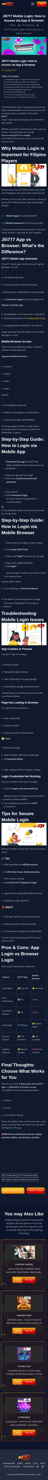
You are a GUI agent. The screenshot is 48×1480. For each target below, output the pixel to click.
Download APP (9, 1463)
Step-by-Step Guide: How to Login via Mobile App (23, 84)
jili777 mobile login (9, 1175)
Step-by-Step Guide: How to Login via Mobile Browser (24, 87)
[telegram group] (37, 1466)
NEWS (42, 1463)
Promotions (28, 25)
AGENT (28, 1463)
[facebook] (42, 1466)
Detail (17, 1280)
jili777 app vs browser (10, 1179)
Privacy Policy (28, 1466)
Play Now (29, 1280)
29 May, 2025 (10, 70)
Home (12, 25)
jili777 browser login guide (27, 1175)
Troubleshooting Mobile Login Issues (18, 90)
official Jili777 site (37, 318)
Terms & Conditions (12, 1466)
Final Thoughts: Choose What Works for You (21, 97)
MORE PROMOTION (13, 1191)
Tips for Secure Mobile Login (16, 92)
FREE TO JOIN (36, 1191)
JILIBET (20, 1463)
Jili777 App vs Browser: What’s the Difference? (22, 82)
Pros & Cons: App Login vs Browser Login (20, 95)
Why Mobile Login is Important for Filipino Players (23, 79)
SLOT (35, 1463)
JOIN (42, 4)
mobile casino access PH (29, 1179)
